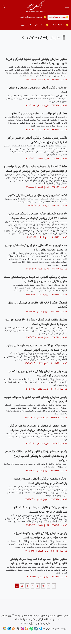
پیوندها (64, 628)
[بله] (36, 630)
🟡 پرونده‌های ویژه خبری (58, 17)
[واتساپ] (31, 630)
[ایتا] (26, 629)
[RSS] (13, 629)
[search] (3, 6)
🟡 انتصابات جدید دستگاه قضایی (32, 17)
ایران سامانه (27, 623)
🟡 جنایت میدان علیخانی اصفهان (34, 25)
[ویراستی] (9, 629)
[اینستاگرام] (22, 629)
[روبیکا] (5, 629)
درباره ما (46, 628)
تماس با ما (55, 628)
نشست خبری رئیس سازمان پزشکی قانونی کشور (37, 195)
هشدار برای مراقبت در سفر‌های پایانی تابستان (39, 114)
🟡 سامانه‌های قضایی (59, 25)
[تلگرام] (40, 629)
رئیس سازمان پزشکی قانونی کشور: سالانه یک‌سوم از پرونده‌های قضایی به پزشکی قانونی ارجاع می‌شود (36, 456)
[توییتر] (18, 629)
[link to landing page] (35, 6)
